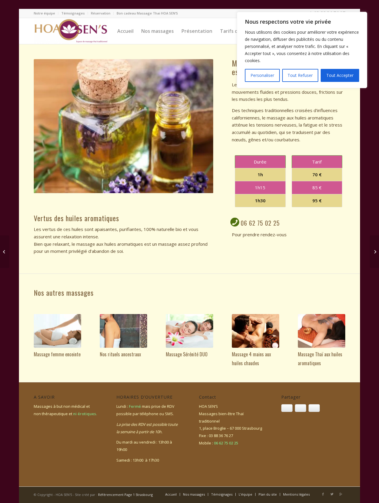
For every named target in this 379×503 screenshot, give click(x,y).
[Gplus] (340, 494)
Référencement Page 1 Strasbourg (125, 494)
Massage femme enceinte (57, 354)
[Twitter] (331, 494)
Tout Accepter (340, 75)
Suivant (200, 126)
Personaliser (262, 75)
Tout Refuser (300, 75)
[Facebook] (323, 494)
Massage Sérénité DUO (187, 354)
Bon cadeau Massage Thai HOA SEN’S (147, 13)
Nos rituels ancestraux (120, 354)
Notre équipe (44, 13)
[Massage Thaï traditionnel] (374, 251)
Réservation (100, 13)
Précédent (47, 126)
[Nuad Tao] (4, 251)
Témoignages (73, 13)
